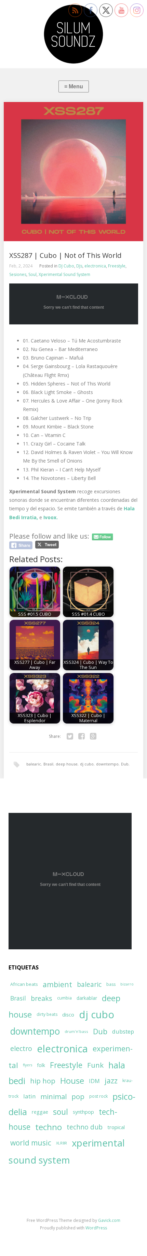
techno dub (85, 1127)
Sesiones (17, 274)
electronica (95, 266)
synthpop (83, 1112)
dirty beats (47, 1014)
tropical (116, 1127)
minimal (53, 1096)
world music (30, 1143)
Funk (95, 1065)
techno (48, 1127)
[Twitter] (70, 736)
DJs (79, 266)
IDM (94, 1081)
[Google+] (93, 736)
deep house (67, 763)
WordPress (96, 1228)
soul (60, 1111)
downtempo (107, 763)
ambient (57, 984)
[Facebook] (81, 736)
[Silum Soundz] (73, 34)
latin (29, 1096)
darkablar (87, 998)
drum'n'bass (76, 1031)
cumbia (64, 998)
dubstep (123, 1031)
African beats (24, 984)
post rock (98, 1096)
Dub (125, 763)
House (72, 1080)
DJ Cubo (66, 266)
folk (41, 1065)
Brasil (48, 763)
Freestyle (116, 266)
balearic (33, 763)
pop (77, 1096)
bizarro (127, 984)
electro (21, 1048)
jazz (111, 1080)
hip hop (42, 1080)
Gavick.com (109, 1220)
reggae (40, 1111)
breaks (41, 998)
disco (68, 1014)
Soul (32, 274)
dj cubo (87, 763)
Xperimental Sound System (64, 274)
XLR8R (61, 1142)
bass (111, 984)
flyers (27, 1065)
